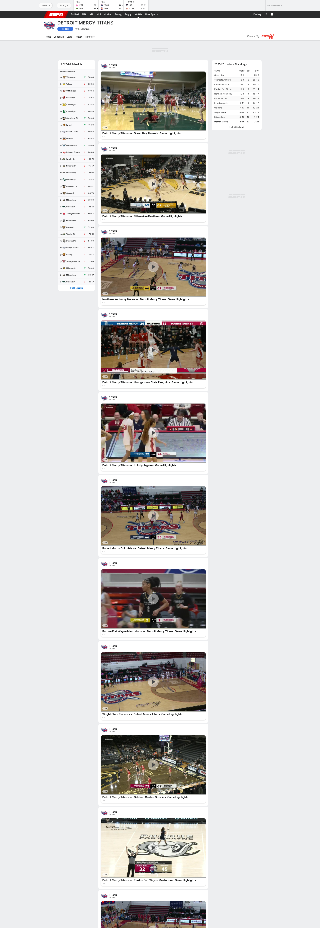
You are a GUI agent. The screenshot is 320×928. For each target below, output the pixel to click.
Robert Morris (220, 98)
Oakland (218, 107)
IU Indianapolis (221, 103)
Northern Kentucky (223, 93)
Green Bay (219, 75)
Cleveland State (221, 84)
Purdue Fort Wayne (223, 89)
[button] (266, 14)
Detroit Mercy (221, 121)
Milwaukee (219, 117)
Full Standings (237, 127)
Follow (65, 29)
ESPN (56, 14)
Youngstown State (222, 80)
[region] (237, 96)
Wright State (220, 112)
